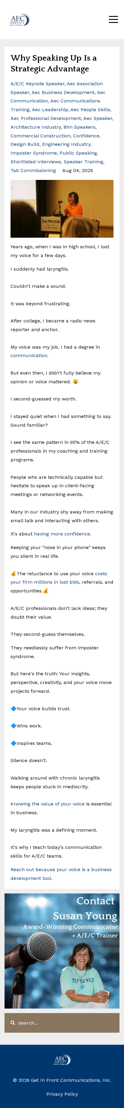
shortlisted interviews (36, 162)
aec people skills (90, 109)
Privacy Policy (62, 1094)
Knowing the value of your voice (48, 804)
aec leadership (50, 109)
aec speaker (97, 118)
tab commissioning (33, 170)
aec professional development (46, 118)
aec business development (63, 92)
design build (25, 144)
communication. (29, 355)
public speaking (78, 153)
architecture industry (36, 127)
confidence (86, 136)
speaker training (83, 162)
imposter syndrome (34, 153)
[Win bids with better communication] (49, 355)
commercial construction (40, 136)
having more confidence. (62, 534)
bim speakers (79, 127)
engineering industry (66, 144)
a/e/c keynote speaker (37, 83)
